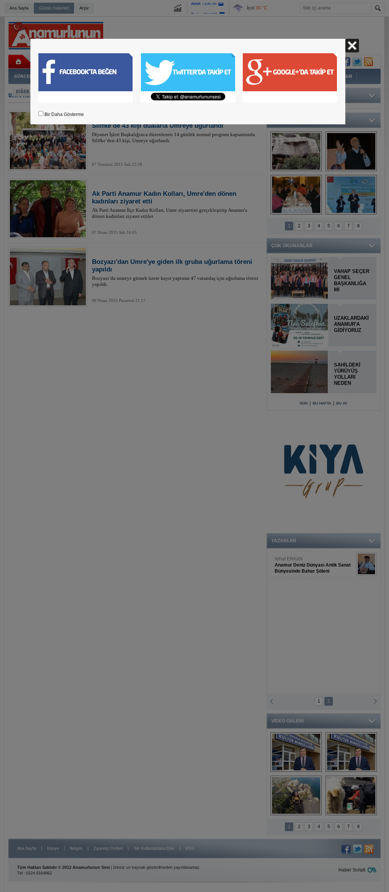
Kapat (352, 45)
